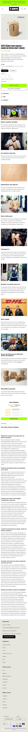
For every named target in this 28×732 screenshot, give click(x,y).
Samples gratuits (7, 644)
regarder (19, 362)
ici (6, 363)
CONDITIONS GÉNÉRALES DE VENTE (11, 627)
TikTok (4, 701)
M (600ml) (13, 70)
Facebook (5, 704)
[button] (2, 8)
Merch (4, 662)
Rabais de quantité (7, 676)
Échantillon (5, 679)
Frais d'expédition (9, 66)
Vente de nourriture (7, 653)
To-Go (4, 650)
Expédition (5, 682)
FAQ (3, 670)
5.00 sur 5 (17, 405)
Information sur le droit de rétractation (12, 633)
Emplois (4, 685)
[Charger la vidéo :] (14, 112)
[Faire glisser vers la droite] (16, 42)
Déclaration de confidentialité (9, 630)
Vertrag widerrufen (9, 636)
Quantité (3, 73)
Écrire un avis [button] (14, 418)
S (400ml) (4, 70)
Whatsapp (5, 707)
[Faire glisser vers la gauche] (11, 42)
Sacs (4, 659)
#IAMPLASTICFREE (8, 728)
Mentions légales (6, 624)
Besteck (4, 656)
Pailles (4, 647)
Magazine (5, 673)
